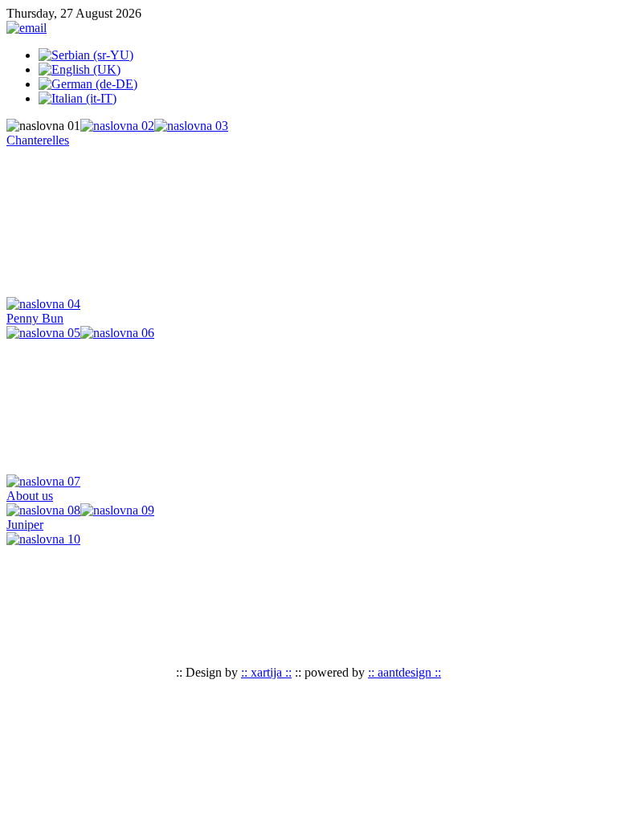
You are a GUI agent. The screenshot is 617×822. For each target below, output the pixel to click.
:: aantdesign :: (404, 672)
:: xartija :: (266, 672)
